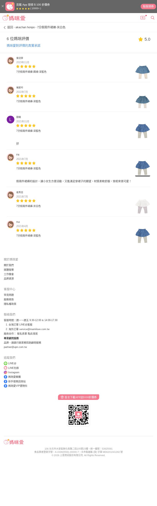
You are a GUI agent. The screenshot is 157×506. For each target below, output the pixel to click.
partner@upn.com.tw (15, 347)
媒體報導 (9, 269)
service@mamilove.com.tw (34, 329)
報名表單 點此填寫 (27, 333)
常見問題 (9, 294)
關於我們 (9, 265)
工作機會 (9, 274)
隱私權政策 (10, 303)
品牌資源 (9, 278)
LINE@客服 (25, 324)
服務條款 (9, 299)
